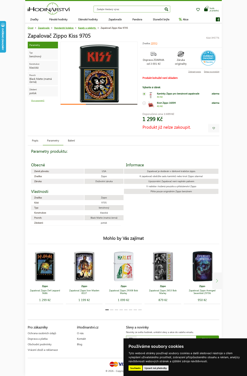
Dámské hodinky (88, 19)
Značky (34, 19)
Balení (71, 140)
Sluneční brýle (161, 19)
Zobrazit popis (194, 71)
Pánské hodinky (58, 19)
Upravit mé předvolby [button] (156, 368)
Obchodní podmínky (40, 344)
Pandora (137, 19)
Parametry (53, 140)
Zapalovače (115, 19)
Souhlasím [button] (135, 368)
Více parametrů (37, 100)
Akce (183, 19)
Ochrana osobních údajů (42, 333)
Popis (35, 140)
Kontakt (81, 338)
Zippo (154, 43)
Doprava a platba (38, 338)
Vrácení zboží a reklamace (43, 349)
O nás (80, 333)
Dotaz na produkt (211, 71)
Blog (79, 344)
